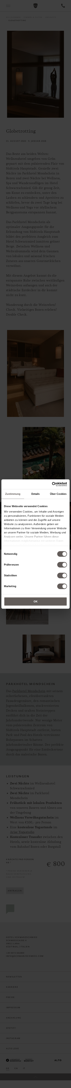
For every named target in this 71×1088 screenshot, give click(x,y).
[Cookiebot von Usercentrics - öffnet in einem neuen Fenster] (52, 484)
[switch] (62, 564)
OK (36, 601)
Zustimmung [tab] (13, 493)
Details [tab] (35, 493)
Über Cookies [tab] (58, 493)
